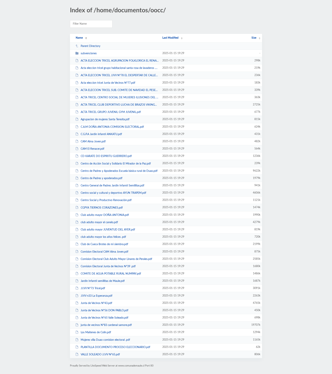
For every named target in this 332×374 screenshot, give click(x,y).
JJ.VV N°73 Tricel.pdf (93, 288)
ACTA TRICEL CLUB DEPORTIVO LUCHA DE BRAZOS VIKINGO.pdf (120, 105)
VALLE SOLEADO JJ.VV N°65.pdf (100, 354)
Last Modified (170, 38)
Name (79, 38)
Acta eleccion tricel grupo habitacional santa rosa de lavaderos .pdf (120, 68)
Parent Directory (90, 46)
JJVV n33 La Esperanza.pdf (96, 296)
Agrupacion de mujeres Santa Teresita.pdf (105, 119)
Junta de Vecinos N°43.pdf (96, 303)
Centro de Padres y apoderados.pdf (101, 178)
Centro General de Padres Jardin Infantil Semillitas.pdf (112, 185)
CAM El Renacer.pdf (92, 149)
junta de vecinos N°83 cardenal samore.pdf (106, 325)
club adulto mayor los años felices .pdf (103, 237)
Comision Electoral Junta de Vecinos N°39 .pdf (108, 266)
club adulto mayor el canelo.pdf (99, 222)
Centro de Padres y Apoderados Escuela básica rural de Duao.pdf (119, 171)
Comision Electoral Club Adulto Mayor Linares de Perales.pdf (116, 259)
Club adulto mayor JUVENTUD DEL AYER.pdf (108, 229)
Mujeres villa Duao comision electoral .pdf (105, 340)
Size (253, 38)
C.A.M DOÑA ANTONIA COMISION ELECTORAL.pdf (112, 127)
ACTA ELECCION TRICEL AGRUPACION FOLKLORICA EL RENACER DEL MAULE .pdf (120, 60)
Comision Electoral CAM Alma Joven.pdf (104, 251)
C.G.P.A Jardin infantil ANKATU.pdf (101, 134)
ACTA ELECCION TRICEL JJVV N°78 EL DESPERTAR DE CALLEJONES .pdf (120, 75)
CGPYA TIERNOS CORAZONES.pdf (102, 207)
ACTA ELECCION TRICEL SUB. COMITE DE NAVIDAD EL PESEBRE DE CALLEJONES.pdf (120, 90)
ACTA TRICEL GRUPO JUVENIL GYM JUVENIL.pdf (111, 112)
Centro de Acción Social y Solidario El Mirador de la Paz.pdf (116, 163)
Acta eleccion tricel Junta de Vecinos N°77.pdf (108, 83)
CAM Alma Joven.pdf (93, 141)
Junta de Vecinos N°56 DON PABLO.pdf (104, 310)
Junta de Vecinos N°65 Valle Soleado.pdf (104, 317)
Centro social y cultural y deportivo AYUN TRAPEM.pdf (113, 193)
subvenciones (89, 53)
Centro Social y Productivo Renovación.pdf (106, 200)
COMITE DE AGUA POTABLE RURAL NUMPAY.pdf (111, 273)
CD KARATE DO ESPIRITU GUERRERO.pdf (106, 156)
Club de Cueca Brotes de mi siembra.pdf (104, 244)
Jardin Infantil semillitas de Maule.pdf (103, 281)
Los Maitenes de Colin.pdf (96, 332)
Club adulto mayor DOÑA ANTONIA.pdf (105, 215)
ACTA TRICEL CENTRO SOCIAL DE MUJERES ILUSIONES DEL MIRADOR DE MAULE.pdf (120, 97)
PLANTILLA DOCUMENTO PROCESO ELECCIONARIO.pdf (115, 347)
